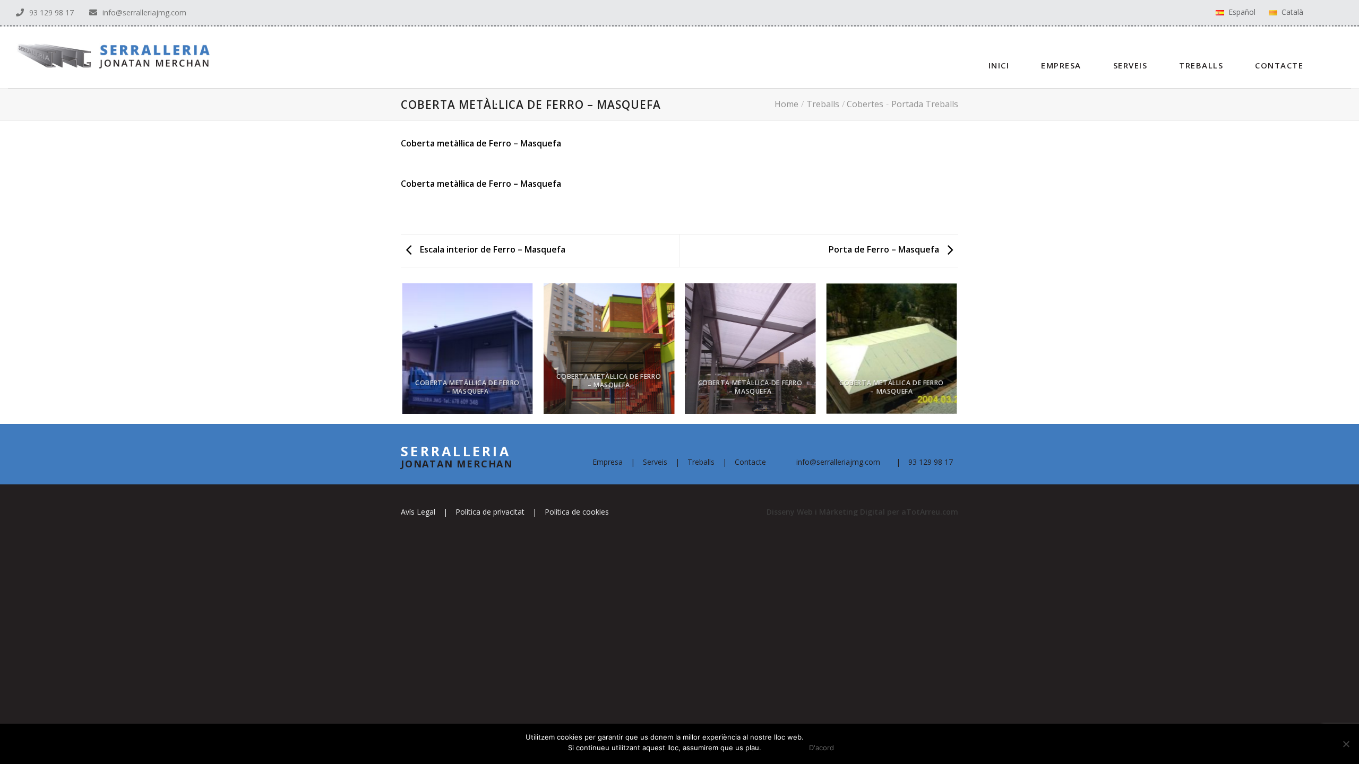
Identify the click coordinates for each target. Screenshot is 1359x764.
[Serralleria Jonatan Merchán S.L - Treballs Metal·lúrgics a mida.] (105, 57)
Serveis (1130, 65)
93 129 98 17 (51, 12)
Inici (999, 65)
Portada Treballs (924, 104)
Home (786, 104)
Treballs (1201, 65)
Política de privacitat (489, 512)
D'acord (821, 747)
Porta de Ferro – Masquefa (885, 249)
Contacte (1279, 65)
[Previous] (403, 352)
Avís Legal (418, 512)
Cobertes (865, 104)
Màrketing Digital (852, 512)
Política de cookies (577, 512)
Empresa (1061, 65)
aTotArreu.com (929, 512)
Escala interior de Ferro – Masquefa (491, 249)
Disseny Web (791, 512)
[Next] (957, 352)
